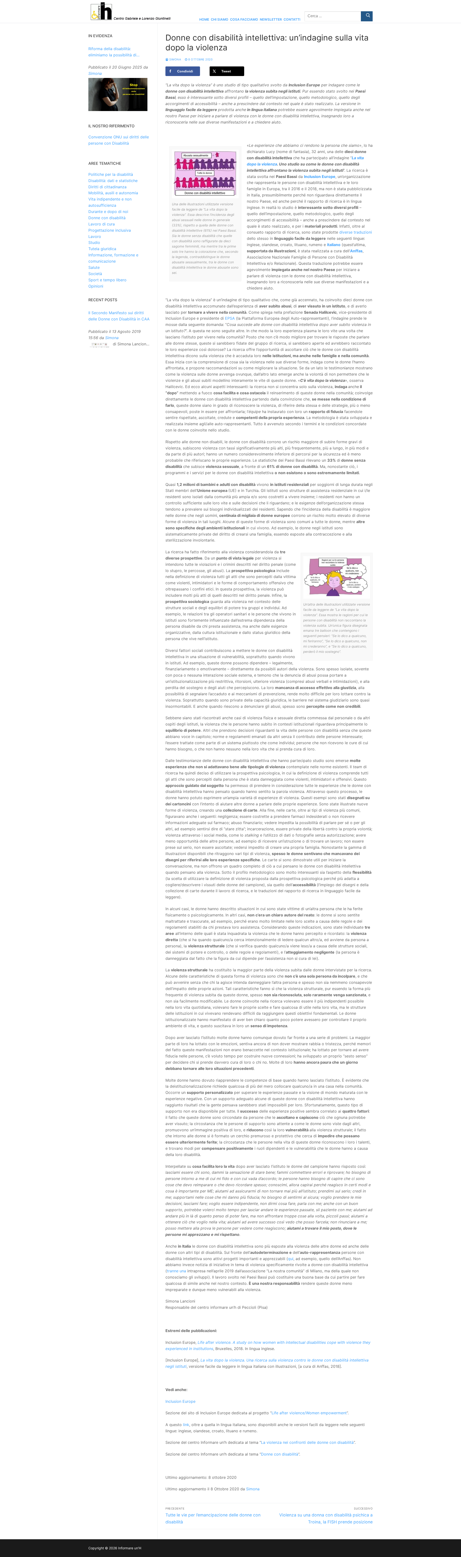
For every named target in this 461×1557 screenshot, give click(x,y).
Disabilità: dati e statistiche (113, 180)
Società (95, 273)
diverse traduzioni (355, 232)
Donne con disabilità (279, 1454)
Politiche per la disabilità (110, 174)
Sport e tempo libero (107, 279)
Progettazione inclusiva (109, 230)
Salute (94, 267)
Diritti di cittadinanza (107, 186)
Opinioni (95, 286)
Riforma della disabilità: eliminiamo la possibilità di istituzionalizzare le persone (113, 52)
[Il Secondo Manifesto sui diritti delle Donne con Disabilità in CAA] (99, 346)
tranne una (176, 1270)
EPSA (230, 318)
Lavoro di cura (101, 224)
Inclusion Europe (180, 1401)
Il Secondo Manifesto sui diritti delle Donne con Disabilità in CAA (119, 315)
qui (290, 1258)
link (186, 1424)
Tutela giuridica (102, 248)
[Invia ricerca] (367, 16)
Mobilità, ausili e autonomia (113, 192)
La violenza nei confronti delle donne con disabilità (307, 1442)
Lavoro (94, 236)
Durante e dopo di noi (108, 211)
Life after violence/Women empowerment (309, 1412)
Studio (94, 242)
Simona (175, 59)
